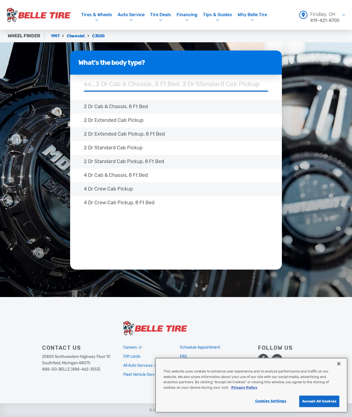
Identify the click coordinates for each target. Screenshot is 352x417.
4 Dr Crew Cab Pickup (108, 189)
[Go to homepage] (39, 15)
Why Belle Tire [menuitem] (252, 14)
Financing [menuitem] (187, 14)
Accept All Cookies (319, 401)
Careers (130, 347)
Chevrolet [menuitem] (76, 36)
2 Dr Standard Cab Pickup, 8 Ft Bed (124, 161)
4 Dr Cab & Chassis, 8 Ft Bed (116, 175)
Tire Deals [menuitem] (160, 14)
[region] (251, 385)
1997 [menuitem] (55, 36)
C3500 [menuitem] (98, 36)
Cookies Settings (270, 401)
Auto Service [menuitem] (131, 14)
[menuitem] (322, 14)
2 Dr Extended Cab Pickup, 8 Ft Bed (124, 134)
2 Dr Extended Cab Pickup (114, 120)
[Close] (339, 364)
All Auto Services (138, 365)
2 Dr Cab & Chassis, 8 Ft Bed (116, 106)
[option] (176, 107)
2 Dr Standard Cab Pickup (113, 148)
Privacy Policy (244, 387)
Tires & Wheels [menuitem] (96, 14)
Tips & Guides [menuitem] (217, 14)
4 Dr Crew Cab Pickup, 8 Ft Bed (119, 203)
